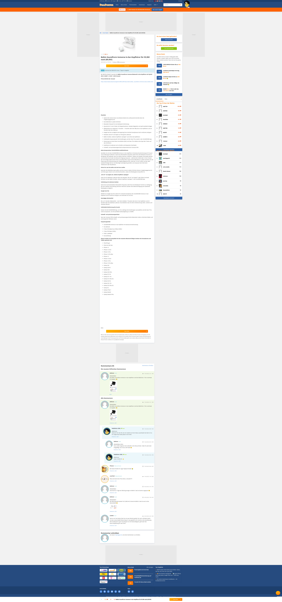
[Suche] (180, 4)
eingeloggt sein (118, 535)
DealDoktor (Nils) (118, 428)
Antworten (112, 423)
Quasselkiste (166, 190)
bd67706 (165, 128)
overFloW (116, 476)
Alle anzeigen (169, 94)
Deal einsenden (169, 39)
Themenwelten (133, 4)
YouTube (120, 0)
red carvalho (166, 167)
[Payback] (121, 574)
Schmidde (165, 185)
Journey (165, 181)
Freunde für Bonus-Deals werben (142, 582)
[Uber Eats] (121, 577)
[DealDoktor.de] (106, 5)
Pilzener (115, 466)
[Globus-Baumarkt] (112, 570)
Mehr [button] (155, 4)
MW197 (165, 194)
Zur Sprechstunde (168, 48)
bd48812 (165, 137)
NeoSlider (165, 119)
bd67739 (165, 106)
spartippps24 (166, 158)
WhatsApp (103, 0)
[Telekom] (112, 577)
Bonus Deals (124, 4)
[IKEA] (121, 570)
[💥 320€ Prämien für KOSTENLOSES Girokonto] (122, 9)
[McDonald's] (112, 574)
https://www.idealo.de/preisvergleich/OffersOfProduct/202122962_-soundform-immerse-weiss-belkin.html (127, 81)
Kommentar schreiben (147, 365)
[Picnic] (103, 577)
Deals (117, 4)
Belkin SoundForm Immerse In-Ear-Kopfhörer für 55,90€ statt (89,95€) (132, 599)
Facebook (108, 0)
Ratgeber (149, 4)
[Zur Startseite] (187, 4)
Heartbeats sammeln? (169, 149)
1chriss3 (165, 141)
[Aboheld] (103, 570)
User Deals (105, 33)
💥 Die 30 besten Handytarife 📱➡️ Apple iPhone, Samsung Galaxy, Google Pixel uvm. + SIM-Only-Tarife (168, 575)
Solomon (165, 176)
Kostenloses (142, 4)
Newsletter (130, 0)
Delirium (115, 62)
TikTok (124, 0)
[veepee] (103, 581)
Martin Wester (166, 171)
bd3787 (165, 132)
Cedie (164, 145)
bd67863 (165, 110)
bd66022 (165, 124)
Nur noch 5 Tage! (157, 9)
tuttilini (113, 515)
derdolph (165, 115)
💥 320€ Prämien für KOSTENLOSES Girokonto (138, 9)
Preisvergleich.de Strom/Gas (141, 569)
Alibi (164, 162)
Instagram (114, 0)
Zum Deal (126, 66)
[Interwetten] (103, 574)
